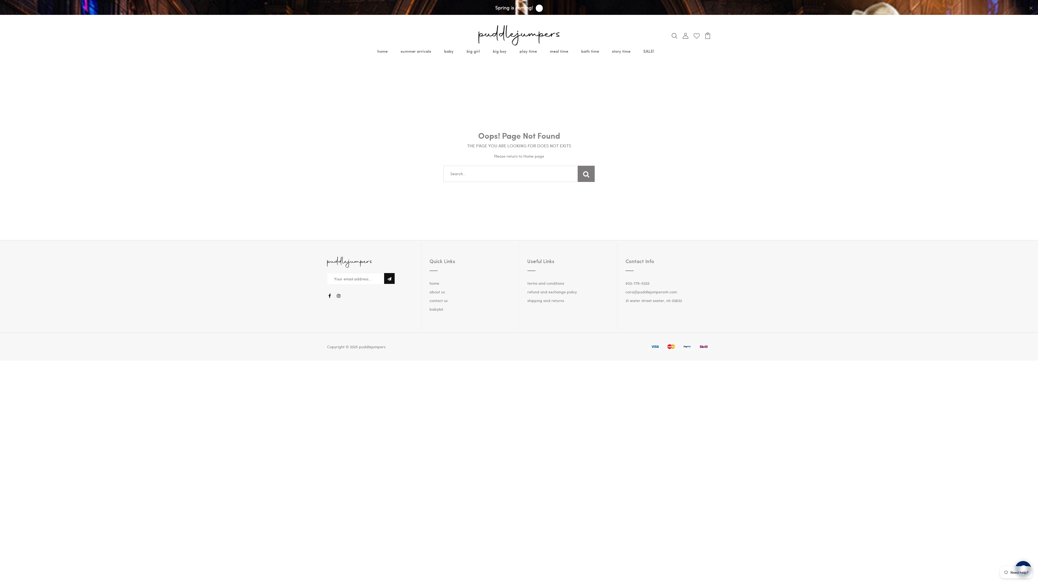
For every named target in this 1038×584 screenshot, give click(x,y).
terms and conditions (545, 283)
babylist (436, 309)
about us (437, 291)
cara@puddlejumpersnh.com (651, 291)
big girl (473, 51)
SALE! (648, 51)
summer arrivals (416, 51)
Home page (533, 156)
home (382, 51)
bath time (590, 51)
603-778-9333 (637, 283)
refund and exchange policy (552, 291)
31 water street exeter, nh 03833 (654, 300)
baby (449, 51)
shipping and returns (545, 300)
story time (621, 51)
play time (528, 51)
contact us (439, 300)
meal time (559, 51)
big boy (500, 51)
